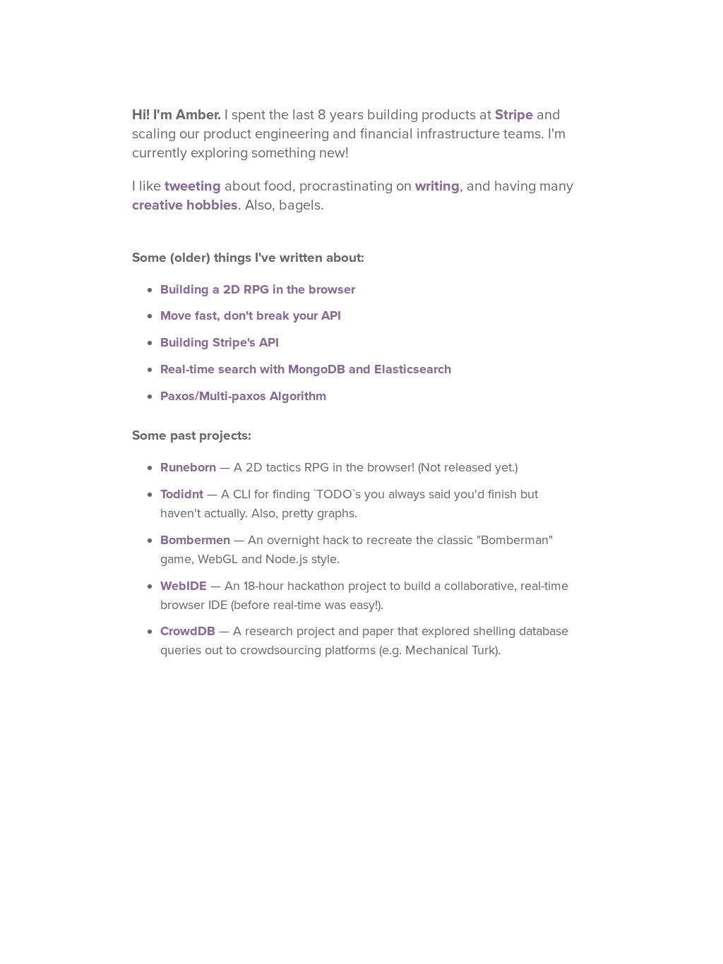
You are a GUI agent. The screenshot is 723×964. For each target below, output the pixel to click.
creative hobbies (185, 205)
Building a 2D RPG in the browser (257, 289)
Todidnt (181, 494)
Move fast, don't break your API (250, 315)
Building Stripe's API (219, 342)
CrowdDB (187, 631)
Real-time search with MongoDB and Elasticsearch (305, 369)
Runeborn (188, 467)
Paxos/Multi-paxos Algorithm (243, 396)
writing (437, 186)
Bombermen (195, 540)
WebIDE (183, 586)
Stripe (514, 115)
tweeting (193, 186)
